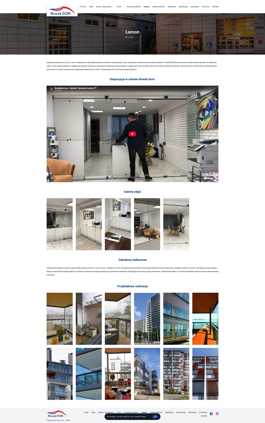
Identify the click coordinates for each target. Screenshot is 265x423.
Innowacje (195, 7)
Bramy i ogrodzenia (105, 412)
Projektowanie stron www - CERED (58, 420)
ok (155, 416)
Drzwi (119, 412)
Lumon (146, 7)
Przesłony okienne (134, 7)
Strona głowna (129, 37)
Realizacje (172, 7)
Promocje (205, 7)
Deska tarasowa (158, 7)
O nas (86, 412)
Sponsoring (183, 7)
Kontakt (215, 7)
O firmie (83, 7)
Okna (91, 7)
